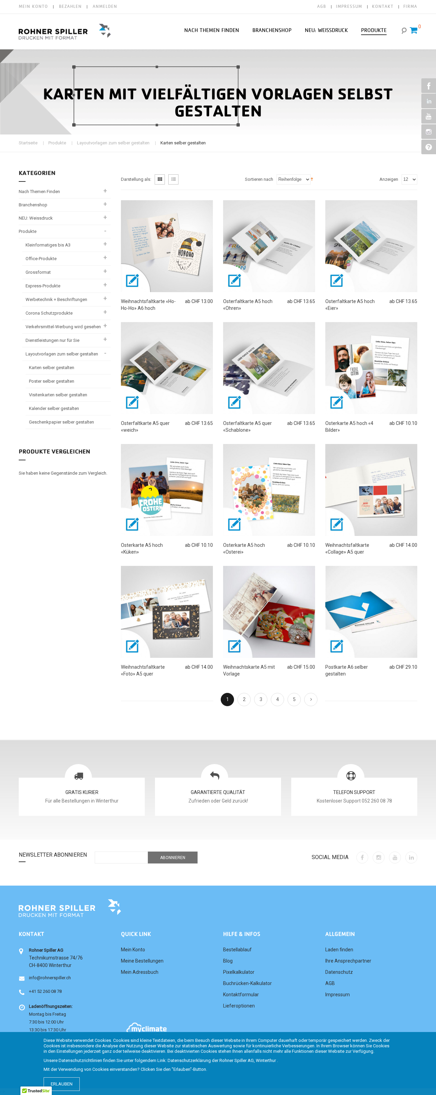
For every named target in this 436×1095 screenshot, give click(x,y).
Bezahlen (70, 6)
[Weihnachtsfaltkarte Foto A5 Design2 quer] (371, 490)
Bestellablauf (237, 949)
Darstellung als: (136, 179)
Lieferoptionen (239, 1006)
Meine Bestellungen (142, 961)
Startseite (28, 142)
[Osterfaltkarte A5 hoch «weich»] (167, 368)
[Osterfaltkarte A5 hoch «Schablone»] (269, 368)
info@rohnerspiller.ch (50, 977)
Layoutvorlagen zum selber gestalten (113, 142)
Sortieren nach (259, 179)
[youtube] (395, 857)
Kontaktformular (241, 994)
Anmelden (105, 6)
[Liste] (173, 179)
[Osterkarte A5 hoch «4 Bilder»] (371, 368)
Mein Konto (33, 6)
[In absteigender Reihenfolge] (312, 178)
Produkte (57, 142)
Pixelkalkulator (238, 972)
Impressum (337, 994)
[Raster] (160, 179)
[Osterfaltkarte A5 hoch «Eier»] (371, 246)
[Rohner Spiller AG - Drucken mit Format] (65, 31)
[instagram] (379, 857)
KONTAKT (382, 6)
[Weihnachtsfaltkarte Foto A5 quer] (167, 612)
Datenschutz (339, 972)
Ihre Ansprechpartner (348, 961)
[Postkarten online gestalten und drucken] (371, 612)
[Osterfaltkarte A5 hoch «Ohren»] (269, 246)
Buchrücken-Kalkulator (247, 983)
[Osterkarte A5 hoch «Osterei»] (269, 490)
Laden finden (339, 949)
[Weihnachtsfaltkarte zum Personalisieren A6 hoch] (167, 246)
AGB (321, 6)
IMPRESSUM (349, 6)
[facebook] (362, 857)
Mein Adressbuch (139, 972)
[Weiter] (311, 699)
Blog (228, 961)
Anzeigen (388, 179)
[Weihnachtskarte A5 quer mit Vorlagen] (269, 612)
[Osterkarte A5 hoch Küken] (167, 490)
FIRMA (410, 6)
